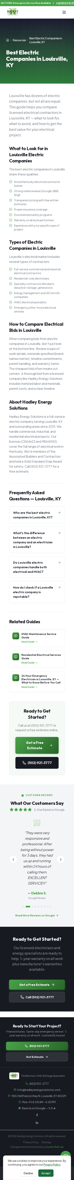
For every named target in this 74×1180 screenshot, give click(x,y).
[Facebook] (37, 1115)
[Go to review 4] (35, 906)
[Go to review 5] (38, 906)
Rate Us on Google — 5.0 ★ (39, 1108)
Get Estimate (35, 1057)
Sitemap (46, 1142)
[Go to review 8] (47, 906)
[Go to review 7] (44, 906)
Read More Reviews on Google (35, 915)
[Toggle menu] (64, 12)
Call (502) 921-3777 (40, 997)
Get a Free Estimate (34, 745)
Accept (45, 1173)
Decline (28, 1173)
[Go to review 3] (32, 906)
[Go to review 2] (28, 906)
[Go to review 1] (23, 906)
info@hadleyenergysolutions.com (39, 1089)
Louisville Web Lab (53, 1146)
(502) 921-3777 (40, 763)
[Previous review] (13, 859)
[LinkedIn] (37, 1122)
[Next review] (61, 859)
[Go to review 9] (50, 906)
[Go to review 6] (41, 906)
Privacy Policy (31, 1142)
